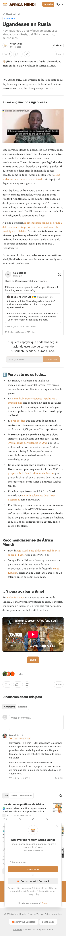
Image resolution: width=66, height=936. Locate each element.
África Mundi (16, 44)
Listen (59, 45)
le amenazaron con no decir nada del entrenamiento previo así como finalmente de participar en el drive (32, 227)
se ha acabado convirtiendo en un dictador (31, 177)
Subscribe (48, 4)
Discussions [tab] (26, 795)
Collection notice (53, 914)
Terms (40, 914)
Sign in (59, 4)
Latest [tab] (14, 795)
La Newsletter (11, 13)
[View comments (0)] (20, 819)
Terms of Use (48, 888)
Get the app (48, 921)
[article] (33, 811)
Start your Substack (24, 921)
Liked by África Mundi (21, 739)
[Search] (60, 796)
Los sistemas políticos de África (23, 804)
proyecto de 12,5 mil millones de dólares (31, 473)
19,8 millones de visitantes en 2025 (27, 443)
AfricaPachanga (15, 598)
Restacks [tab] (22, 706)
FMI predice (18, 421)
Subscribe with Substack (35, 881)
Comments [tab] (9, 706)
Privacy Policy (33, 894)
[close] (57, 826)
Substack (17, 929)
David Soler (25, 815)
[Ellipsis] (62, 735)
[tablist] (15, 707)
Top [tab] (6, 795)
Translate (9, 18)
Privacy (31, 914)
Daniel (12, 735)
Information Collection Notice (38, 891)
